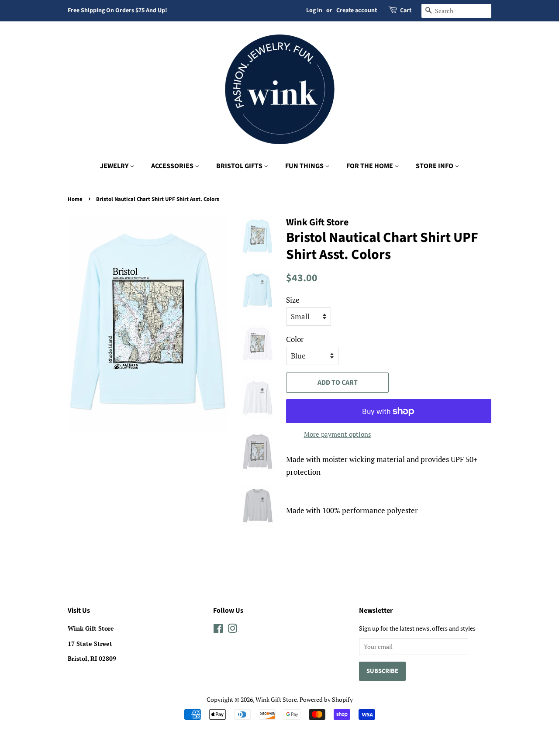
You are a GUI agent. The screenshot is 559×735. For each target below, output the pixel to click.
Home (75, 199)
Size (293, 300)
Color (295, 339)
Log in (314, 10)
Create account (356, 10)
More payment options (337, 434)
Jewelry (115, 166)
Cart (405, 10)
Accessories (173, 166)
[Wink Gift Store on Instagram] (232, 630)
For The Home (370, 166)
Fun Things (305, 166)
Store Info (435, 166)
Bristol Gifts (240, 166)
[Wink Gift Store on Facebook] (218, 630)
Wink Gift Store (276, 699)
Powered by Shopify (326, 699)
